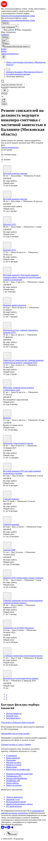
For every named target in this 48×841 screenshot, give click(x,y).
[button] (4, 49)
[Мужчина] (7, 194)
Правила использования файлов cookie (18, 20)
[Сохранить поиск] (3, 100)
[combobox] (13, 84)
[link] (5, 43)
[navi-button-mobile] (3, 57)
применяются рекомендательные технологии (22, 812)
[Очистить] (4, 90)
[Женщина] (7, 168)
